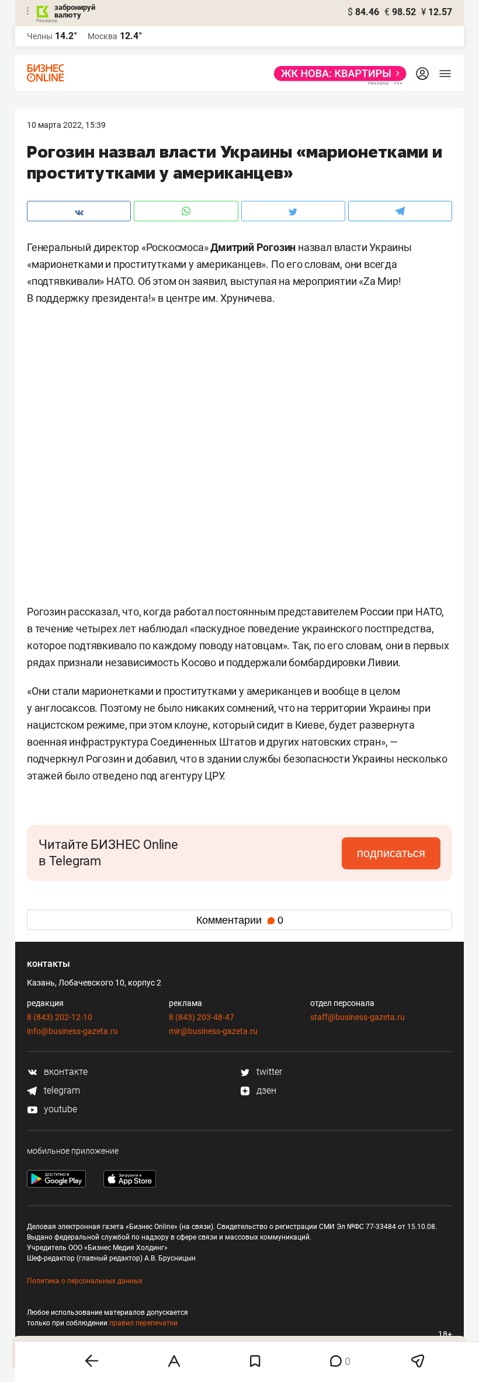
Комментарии (239, 920)
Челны (40, 36)
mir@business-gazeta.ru (213, 1031)
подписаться (391, 853)
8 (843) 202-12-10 (59, 1017)
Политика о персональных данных (85, 1281)
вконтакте (64, 1071)
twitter (268, 1071)
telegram (60, 1090)
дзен (265, 1090)
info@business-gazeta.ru (72, 1031)
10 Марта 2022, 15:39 (66, 125)
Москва (102, 36)
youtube (59, 1109)
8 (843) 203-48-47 (201, 1017)
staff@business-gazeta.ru (357, 1017)
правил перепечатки (143, 1323)
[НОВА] (337, 73)
